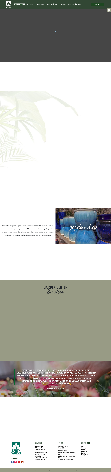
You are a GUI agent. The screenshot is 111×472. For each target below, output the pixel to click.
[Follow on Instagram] (15, 462)
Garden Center (19, 4)
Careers (83, 450)
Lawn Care (71, 4)
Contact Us (79, 4)
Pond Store (49, 4)
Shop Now (97, 4)
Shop (82, 446)
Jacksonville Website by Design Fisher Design (67, 470)
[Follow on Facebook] (12, 462)
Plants (32, 4)
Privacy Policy (84, 455)
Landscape (63, 4)
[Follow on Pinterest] (19, 462)
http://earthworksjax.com (22, 427)
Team (26, 4)
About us (83, 448)
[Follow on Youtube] (22, 462)
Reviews (83, 453)
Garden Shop (40, 4)
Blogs (56, 4)
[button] (109, 10)
